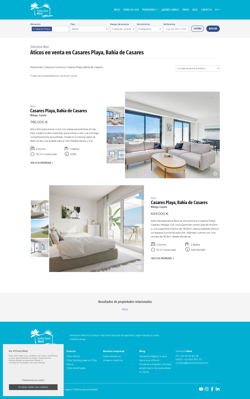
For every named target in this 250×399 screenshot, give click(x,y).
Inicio (117, 9)
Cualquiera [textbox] (144, 29)
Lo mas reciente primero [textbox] (191, 68)
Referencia (169, 24)
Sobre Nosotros (112, 356)
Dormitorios (143, 24)
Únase (186, 9)
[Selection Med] (41, 9)
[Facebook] (212, 390)
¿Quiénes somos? (170, 9)
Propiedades (149, 9)
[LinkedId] (217, 390)
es (216, 9)
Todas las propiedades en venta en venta (53, 75)
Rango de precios (119, 24)
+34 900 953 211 (193, 359)
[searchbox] (54, 29)
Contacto (206, 9)
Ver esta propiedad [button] (42, 162)
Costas (197, 28)
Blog (195, 9)
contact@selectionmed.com (192, 363)
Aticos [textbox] (75, 29)
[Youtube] (201, 390)
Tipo (72, 24)
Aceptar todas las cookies (33, 387)
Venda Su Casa (131, 9)
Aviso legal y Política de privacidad (78, 389)
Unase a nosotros (113, 360)
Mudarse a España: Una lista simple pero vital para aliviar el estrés (155, 368)
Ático (125, 309)
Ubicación (35, 24)
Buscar (213, 28)
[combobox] (49, 29)
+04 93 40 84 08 (189, 356)
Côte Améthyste (76, 368)
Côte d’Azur (73, 356)
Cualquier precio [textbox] (121, 29)
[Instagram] (206, 390)
